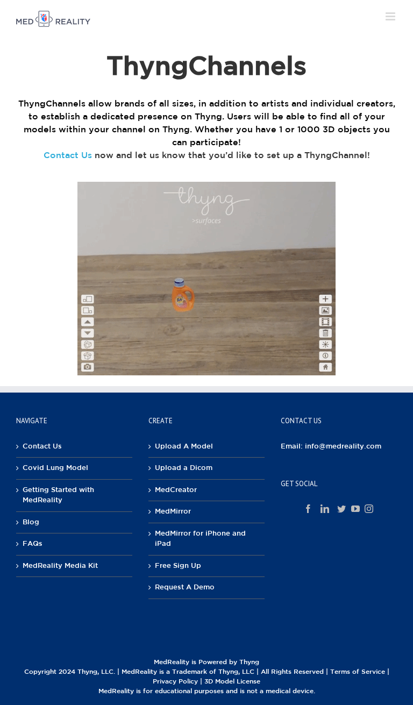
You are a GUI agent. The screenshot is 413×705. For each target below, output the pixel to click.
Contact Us (68, 156)
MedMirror (173, 512)
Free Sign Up (178, 566)
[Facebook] (308, 508)
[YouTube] (355, 508)
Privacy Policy (175, 682)
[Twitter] (341, 508)
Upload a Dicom (183, 468)
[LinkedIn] (325, 508)
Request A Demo (185, 587)
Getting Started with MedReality (58, 495)
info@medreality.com (343, 447)
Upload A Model (184, 447)
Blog (31, 522)
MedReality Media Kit (60, 566)
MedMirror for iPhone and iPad (200, 539)
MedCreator (176, 490)
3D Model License (232, 682)
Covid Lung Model (55, 468)
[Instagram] (369, 508)
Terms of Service (357, 672)
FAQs (32, 544)
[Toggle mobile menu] (391, 16)
